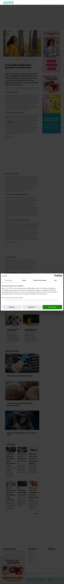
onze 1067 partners (11, 288)
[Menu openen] (50, 2)
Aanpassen (31, 307)
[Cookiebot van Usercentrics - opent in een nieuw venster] (55, 276)
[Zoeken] (59, 2)
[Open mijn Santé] (55, 2)
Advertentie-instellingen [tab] (39, 280)
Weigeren (11, 307)
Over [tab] (55, 280)
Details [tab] (24, 280)
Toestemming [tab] (8, 280)
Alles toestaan (52, 307)
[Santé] (8, 2)
